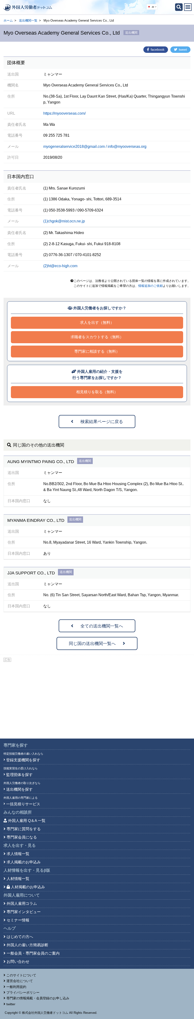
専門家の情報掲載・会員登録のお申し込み (37, 998)
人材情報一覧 (18, 879)
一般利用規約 (16, 987)
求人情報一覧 (18, 854)
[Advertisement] (97, 698)
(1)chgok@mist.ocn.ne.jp (64, 221)
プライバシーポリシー (23, 992)
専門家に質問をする (24, 829)
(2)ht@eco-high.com (60, 266)
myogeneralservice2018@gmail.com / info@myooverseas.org (94, 146)
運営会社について (19, 981)
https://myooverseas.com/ (64, 113)
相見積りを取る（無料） (97, 392)
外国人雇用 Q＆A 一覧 (26, 821)
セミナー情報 (18, 920)
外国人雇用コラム (22, 904)
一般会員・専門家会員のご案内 (33, 953)
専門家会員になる (22, 837)
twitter (10, 1004)
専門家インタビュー (24, 912)
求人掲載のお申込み (24, 862)
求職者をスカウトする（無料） (97, 337)
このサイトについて (21, 975)
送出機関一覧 (28, 20)
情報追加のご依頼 (150, 286)
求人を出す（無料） (97, 322)
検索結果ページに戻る (101, 421)
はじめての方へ (20, 937)
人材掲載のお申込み (28, 887)
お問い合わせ (18, 962)
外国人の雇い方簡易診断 (27, 945)
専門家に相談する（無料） (97, 351)
